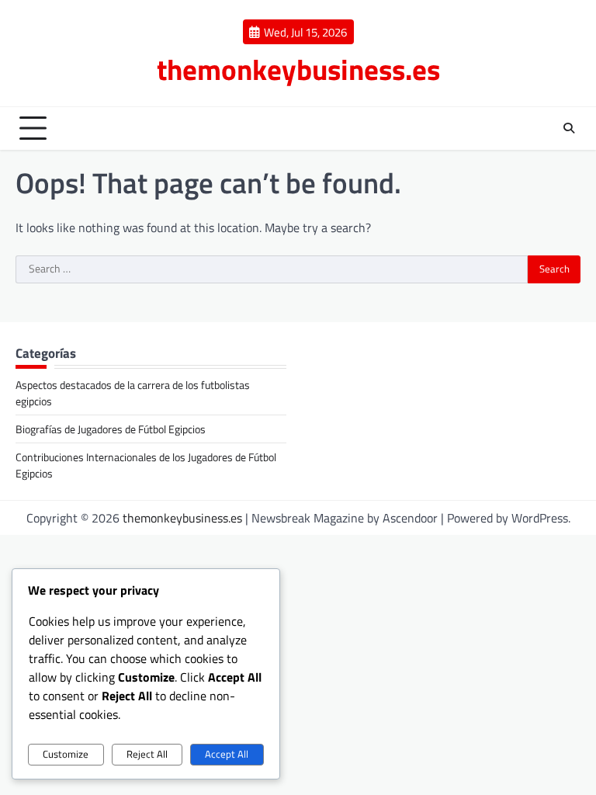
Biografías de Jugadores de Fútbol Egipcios (111, 429)
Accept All (226, 754)
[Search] (568, 128)
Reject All (147, 754)
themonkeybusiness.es (298, 69)
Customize (65, 754)
